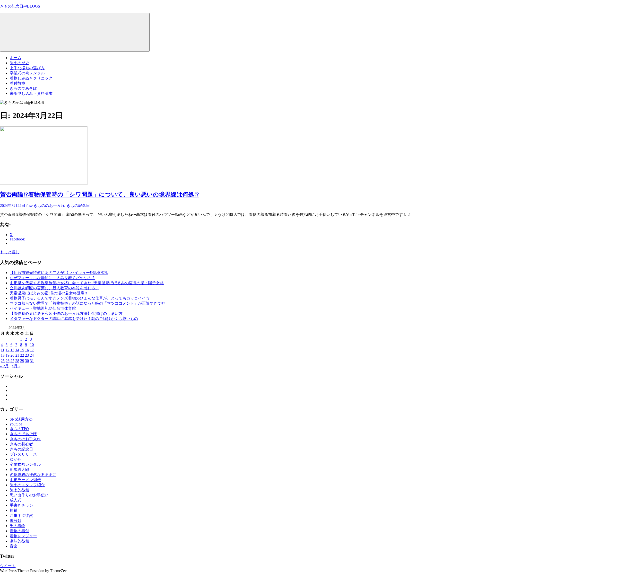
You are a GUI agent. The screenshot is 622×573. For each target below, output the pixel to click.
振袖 (13, 510)
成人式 (15, 500)
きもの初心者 (21, 444)
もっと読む (9, 252)
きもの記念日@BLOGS (20, 6)
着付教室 (17, 83)
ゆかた (15, 459)
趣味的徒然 (19, 541)
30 (27, 361)
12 (7, 350)
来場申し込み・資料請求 (31, 93)
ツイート (8, 566)
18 (3, 355)
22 (22, 355)
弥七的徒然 (19, 490)
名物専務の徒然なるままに (33, 475)
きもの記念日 (78, 205)
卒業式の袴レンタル (27, 73)
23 (27, 355)
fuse (29, 205)
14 (17, 350)
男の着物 (17, 526)
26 (7, 361)
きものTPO (19, 429)
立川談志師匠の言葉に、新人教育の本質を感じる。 (54, 288)
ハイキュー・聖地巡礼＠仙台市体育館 (43, 308)
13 (12, 350)
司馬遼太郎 (19, 469)
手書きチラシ (21, 505)
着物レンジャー (23, 536)
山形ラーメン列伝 (25, 480)
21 (17, 355)
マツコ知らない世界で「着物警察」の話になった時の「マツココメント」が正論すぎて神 (87, 303)
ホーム (15, 58)
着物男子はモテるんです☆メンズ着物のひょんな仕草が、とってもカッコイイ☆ (80, 298)
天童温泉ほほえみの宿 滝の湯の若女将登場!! (48, 293)
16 (27, 350)
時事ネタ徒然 (21, 515)
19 (7, 355)
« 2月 (4, 366)
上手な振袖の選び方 (27, 68)
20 (12, 355)
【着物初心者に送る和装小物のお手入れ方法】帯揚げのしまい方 (66, 313)
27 (12, 361)
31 (32, 361)
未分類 (15, 521)
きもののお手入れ (49, 205)
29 (22, 361)
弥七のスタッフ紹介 (27, 485)
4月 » (16, 366)
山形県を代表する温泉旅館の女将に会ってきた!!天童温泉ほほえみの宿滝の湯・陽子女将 (87, 283)
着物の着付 (19, 531)
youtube (16, 424)
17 (32, 350)
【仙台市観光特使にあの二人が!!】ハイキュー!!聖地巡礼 (59, 273)
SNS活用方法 (21, 419)
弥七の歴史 (19, 63)
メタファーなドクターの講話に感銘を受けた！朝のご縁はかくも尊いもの (74, 319)
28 (17, 361)
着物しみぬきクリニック (31, 78)
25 (3, 361)
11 (2, 350)
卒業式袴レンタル (25, 464)
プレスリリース (23, 454)
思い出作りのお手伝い (29, 495)
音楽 (13, 546)
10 (32, 345)
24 (32, 355)
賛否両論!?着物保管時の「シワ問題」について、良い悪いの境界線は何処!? (99, 194)
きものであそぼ (23, 88)
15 (22, 350)
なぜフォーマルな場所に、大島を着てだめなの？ (52, 278)
